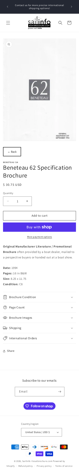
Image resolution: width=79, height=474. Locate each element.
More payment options (39, 236)
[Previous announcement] (7, 6)
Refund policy (25, 466)
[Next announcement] (71, 6)
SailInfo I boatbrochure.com (37, 461)
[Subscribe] (59, 391)
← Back (12, 151)
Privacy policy (44, 466)
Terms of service (63, 466)
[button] (8, 22)
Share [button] (11, 351)
